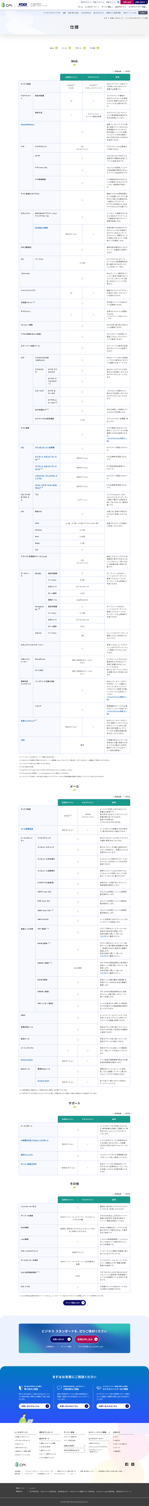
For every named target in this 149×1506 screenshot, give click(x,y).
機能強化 (118, 1451)
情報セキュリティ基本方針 (65, 1471)
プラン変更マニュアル (47, 1458)
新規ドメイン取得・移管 (23, 1451)
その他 (92, 48)
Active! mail (43, 1080)
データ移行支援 (70, 1440)
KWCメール (20, 1444)
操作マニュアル (27, 1154)
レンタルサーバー (91, 7)
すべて (117, 1437)
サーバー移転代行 (71, 1437)
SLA (72, 1474)
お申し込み (127, 2)
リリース (117, 1448)
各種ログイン (110, 2)
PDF (102, 936)
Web (52, 48)
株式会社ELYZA (63, 1491)
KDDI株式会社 (34, 1491)
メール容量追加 (27, 828)
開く (146, 2)
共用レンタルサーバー (117, 18)
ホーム (80, 7)
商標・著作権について (87, 1471)
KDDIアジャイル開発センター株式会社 (82, 1491)
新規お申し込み (85, 1339)
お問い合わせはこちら (30, 1406)
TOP (105, 18)
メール (64, 48)
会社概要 (17, 1471)
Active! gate (27, 1059)
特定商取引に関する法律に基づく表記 (110, 1471)
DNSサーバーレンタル (23, 1455)
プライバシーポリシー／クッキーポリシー (38, 1471)
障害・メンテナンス (98, 2)
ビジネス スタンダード (134, 18)
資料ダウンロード (86, 2)
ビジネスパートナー (96, 1438)
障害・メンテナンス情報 (48, 1443)
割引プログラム (95, 1443)
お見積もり (143, 13)
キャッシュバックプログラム (98, 1447)
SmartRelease (27, 124)
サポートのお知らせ (121, 1444)
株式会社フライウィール (123, 1491)
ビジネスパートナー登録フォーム (96, 1451)
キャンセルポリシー (60, 1474)
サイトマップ (29, 1474)
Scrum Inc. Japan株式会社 (105, 1491)
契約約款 (17, 1474)
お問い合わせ (140, 2)
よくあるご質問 (45, 1447)
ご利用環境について (43, 1474)
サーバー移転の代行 (29, 1164)
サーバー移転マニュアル (48, 1454)
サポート (78, 48)
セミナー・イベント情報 (97, 1432)
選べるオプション (21, 1448)
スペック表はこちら (73, 1302)
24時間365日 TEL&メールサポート (35, 1140)
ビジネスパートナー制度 (137, 7)
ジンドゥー (32, 1488)
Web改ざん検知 (41, 227)
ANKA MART (69, 1446)
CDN (23, 740)
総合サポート (119, 7)
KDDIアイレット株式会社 (48, 1491)
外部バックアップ (27, 720)
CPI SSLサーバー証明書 (44, 447)
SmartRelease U (71, 1450)
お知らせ (116, 1432)
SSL (22, 447)
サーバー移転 (106, 7)
